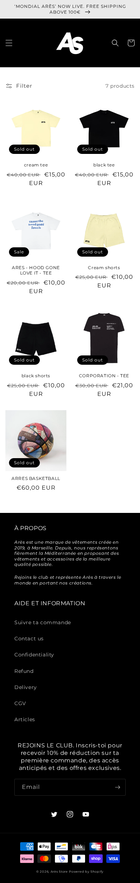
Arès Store (59, 871)
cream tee (36, 165)
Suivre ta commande (42, 622)
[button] (9, 43)
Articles (24, 719)
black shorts (36, 375)
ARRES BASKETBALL (35, 478)
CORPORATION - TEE (104, 375)
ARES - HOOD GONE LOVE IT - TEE (36, 270)
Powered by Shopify (86, 871)
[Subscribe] (117, 787)
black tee (104, 165)
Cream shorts (104, 267)
